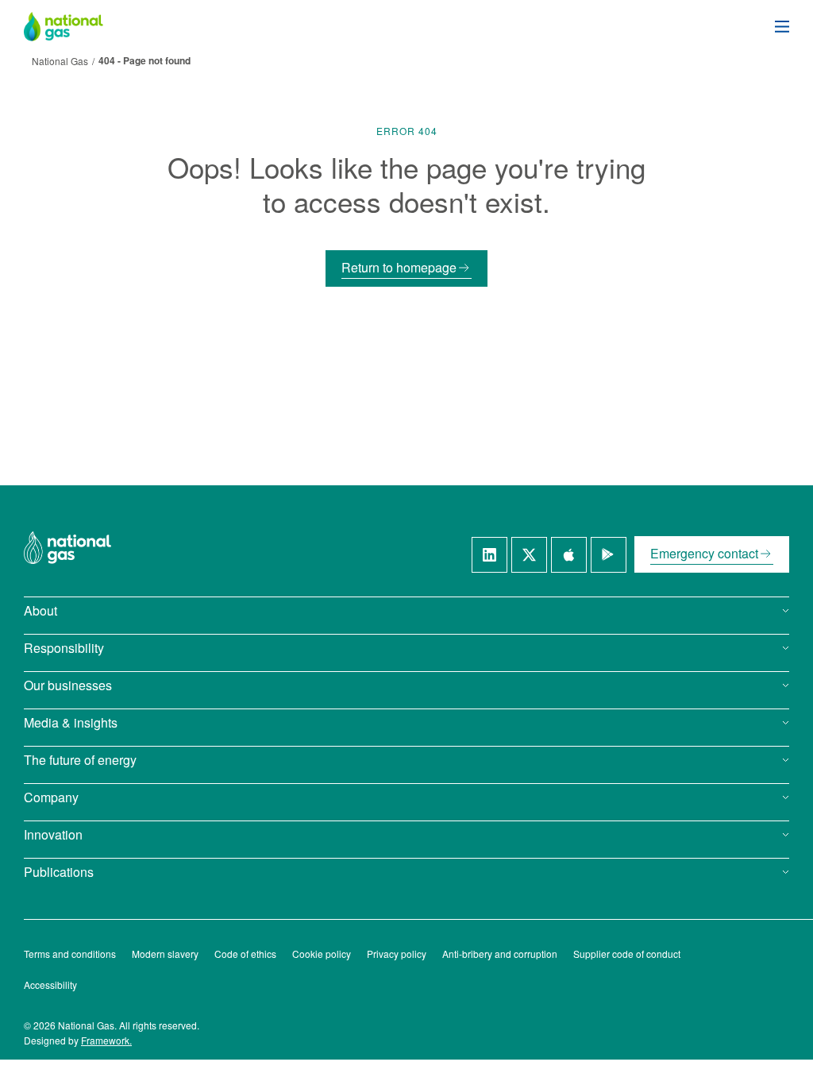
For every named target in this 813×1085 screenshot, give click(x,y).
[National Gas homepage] (75, 26)
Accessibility (50, 984)
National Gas (60, 61)
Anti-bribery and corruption (499, 953)
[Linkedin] (489, 555)
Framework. (106, 1040)
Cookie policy (321, 953)
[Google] (608, 555)
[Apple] (569, 555)
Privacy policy (396, 953)
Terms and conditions (70, 953)
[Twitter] (529, 555)
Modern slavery (165, 953)
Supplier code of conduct (626, 953)
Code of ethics (245, 953)
